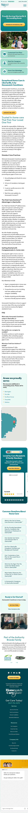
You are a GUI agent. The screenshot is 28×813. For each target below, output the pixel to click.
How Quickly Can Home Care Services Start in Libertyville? (12, 539)
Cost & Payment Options (14, 734)
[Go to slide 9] (20, 500)
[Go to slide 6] (15, 500)
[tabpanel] (8, 658)
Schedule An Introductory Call (14, 24)
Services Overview (14, 709)
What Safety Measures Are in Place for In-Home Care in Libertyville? (13, 574)
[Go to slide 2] (7, 500)
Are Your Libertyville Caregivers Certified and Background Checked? (12, 548)
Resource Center (14, 731)
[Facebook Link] (11, 673)
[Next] (16, 662)
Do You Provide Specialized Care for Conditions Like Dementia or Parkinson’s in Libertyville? (13, 530)
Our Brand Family (14, 748)
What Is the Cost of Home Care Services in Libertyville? (13, 521)
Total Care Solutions (14, 712)
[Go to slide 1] (5, 500)
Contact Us (14, 750)
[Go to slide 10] (22, 500)
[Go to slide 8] (18, 500)
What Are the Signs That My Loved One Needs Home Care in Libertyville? (13, 565)
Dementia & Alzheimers (14, 717)
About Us (14, 743)
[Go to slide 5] (13, 500)
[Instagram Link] (19, 673)
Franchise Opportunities (14, 745)
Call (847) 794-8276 (9, 112)
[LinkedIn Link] (16, 673)
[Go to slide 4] (11, 500)
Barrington (8, 391)
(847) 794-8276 (23, 1)
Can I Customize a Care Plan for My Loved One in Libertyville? (12, 557)
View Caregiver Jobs (14, 609)
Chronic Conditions (14, 714)
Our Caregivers (14, 726)
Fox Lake (7, 394)
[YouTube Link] (14, 673)
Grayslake (8, 399)
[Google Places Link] (8, 673)
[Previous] (11, 662)
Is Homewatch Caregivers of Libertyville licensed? (12, 582)
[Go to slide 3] (9, 500)
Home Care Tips (14, 729)
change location (11, 1)
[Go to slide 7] (17, 500)
